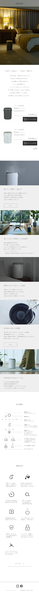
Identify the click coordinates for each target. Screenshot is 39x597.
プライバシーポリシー (11, 590)
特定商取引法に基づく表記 (26, 590)
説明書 (35, 148)
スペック (18, 563)
